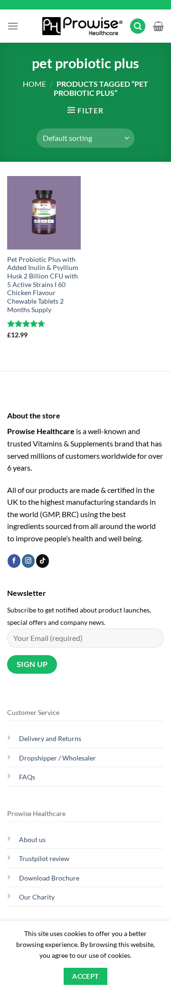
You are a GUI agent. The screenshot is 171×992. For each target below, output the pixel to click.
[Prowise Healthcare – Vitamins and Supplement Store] (82, 26)
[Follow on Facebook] (14, 560)
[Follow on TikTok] (42, 560)
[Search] (137, 26)
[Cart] (158, 26)
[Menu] (13, 25)
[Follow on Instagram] (28, 560)
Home (34, 83)
